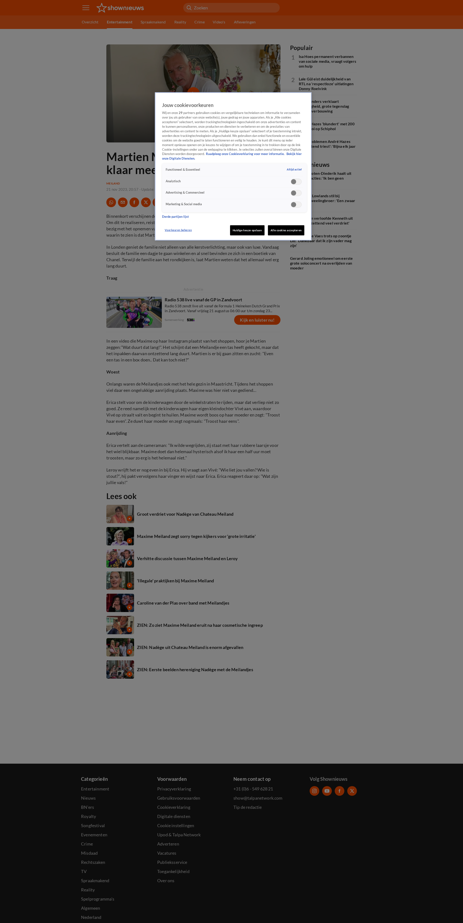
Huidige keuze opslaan (247, 230)
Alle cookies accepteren (286, 230)
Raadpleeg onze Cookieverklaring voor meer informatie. (245, 154)
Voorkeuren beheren (178, 230)
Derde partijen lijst (175, 216)
